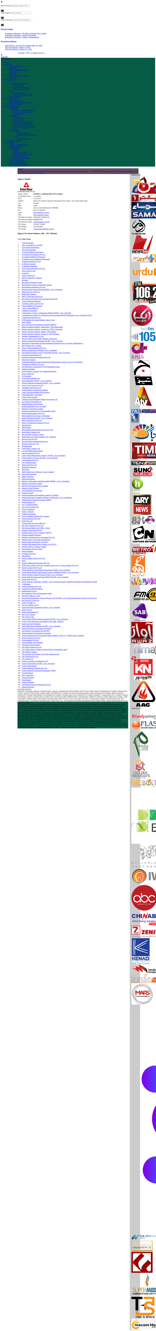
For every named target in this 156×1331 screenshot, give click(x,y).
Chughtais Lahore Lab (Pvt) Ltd (32, 304)
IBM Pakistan (26, 427)
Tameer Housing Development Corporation (36, 633)
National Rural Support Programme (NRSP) (36, 500)
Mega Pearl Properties (29, 474)
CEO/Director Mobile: (25, 219)
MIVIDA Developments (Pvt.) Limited (35, 486)
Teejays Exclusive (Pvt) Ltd (31, 638)
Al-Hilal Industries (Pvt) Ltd (31, 261)
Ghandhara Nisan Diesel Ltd (31, 388)
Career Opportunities (16, 160)
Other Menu (10, 143)
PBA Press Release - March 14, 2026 (17, 47)
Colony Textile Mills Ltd (30, 308)
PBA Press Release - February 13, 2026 (18, 49)
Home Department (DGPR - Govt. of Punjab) (37, 418)
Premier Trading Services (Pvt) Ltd (33, 558)
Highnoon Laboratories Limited (32, 409)
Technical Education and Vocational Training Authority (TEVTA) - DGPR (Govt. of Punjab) (53, 635)
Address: (21, 201)
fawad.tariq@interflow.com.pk (43, 229)
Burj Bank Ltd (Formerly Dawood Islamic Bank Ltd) (39, 299)
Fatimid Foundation (28, 369)
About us (8, 64)
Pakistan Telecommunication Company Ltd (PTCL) (39, 544)
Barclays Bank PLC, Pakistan (32, 278)
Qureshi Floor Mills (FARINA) (32, 589)
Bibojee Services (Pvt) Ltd (30, 292)
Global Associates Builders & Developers (36, 392)
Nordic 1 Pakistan (28, 512)
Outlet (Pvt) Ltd (27, 521)
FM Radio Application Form (23, 112)
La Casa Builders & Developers (32, 451)
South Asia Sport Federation (31, 624)
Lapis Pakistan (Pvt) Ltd (30, 460)
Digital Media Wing (16, 146)
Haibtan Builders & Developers (32, 404)
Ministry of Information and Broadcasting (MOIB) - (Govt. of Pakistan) (46, 481)
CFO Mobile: (22, 226)
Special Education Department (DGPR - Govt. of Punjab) (41, 626)
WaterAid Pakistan (28, 682)
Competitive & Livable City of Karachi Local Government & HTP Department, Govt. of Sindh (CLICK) (57, 315)
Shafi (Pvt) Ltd (27, 610)
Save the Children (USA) (30, 605)
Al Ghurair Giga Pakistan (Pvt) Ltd (33, 254)
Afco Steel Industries (29, 250)
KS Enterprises (27, 446)
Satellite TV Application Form (24, 110)
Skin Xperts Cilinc (28, 617)
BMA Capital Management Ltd (32, 297)
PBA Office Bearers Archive (19, 76)
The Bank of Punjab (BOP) (31, 645)
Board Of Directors (15, 66)
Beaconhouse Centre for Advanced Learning (37, 285)
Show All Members (15, 97)
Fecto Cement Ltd (28, 374)
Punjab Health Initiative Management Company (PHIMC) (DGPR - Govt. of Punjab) (50, 572)
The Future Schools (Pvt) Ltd (31, 647)
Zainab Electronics (28, 687)
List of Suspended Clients (18, 165)
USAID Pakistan (27, 673)
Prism (24, 561)
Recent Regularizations (17, 162)
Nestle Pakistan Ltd (28, 502)
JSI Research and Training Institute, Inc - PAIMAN (39, 437)
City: (19, 203)
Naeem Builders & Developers (32, 491)
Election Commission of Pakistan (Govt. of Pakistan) (39, 350)
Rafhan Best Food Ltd (29, 591)
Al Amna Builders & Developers (33, 252)
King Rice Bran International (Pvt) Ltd (35, 441)
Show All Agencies (15, 104)
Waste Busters (26, 680)
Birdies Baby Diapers (29, 294)
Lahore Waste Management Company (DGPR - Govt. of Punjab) (43, 455)
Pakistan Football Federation (31, 535)
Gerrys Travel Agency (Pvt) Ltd (32, 385)
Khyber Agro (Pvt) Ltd (29, 439)
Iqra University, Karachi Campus (33, 434)
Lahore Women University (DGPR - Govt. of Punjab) (40, 458)
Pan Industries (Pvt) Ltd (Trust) (32, 549)
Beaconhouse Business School (32, 282)
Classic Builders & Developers (32, 306)
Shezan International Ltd (30, 612)
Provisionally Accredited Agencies (20, 102)
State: (20, 205)
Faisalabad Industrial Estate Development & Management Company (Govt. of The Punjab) (52, 362)
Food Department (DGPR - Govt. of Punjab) (37, 381)
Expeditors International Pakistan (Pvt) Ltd (36, 357)
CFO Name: (22, 224)
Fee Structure (18, 114)
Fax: (19, 210)
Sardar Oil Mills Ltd (28, 603)
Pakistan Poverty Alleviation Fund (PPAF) (36, 540)
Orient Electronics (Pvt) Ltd (31, 519)
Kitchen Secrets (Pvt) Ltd (30, 444)
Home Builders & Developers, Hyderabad (36, 416)
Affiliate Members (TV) (22, 89)
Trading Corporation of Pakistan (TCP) (35, 661)
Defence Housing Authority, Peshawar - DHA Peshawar (41, 334)
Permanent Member (20, 83)
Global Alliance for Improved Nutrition (35, 390)
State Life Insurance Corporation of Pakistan (36, 628)
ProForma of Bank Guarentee (23, 125)
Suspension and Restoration (23, 154)
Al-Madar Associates (29, 264)
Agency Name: (23, 194)
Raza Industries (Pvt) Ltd (37, 593)
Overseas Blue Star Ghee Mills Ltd (33, 523)
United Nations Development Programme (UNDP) (39, 671)
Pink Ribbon (26, 556)
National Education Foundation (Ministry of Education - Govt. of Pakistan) (47, 498)
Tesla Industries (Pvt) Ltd (30, 640)
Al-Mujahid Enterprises (29, 266)
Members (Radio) (19, 93)
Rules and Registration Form (27, 135)
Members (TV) (19, 85)
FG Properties (26, 376)
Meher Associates (28, 476)
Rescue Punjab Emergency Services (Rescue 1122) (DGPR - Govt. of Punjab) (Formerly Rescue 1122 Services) (59, 598)
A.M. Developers (27, 243)
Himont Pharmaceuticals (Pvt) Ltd (33, 413)
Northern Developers (29, 514)
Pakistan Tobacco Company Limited (34, 547)
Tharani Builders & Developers (32, 642)
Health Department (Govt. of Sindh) (34, 406)
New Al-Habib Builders (30, 505)
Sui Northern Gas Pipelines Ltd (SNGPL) (36, 631)
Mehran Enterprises (28, 479)
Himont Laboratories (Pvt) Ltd (38, 411)
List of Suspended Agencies (18, 164)
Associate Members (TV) (22, 87)
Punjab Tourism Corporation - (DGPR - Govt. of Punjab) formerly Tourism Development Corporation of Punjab (59, 582)
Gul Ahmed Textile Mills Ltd (31, 402)
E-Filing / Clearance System (18, 144)
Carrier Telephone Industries (31, 301)
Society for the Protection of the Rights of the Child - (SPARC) (43, 621)
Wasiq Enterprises (28, 678)
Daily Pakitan (26, 322)
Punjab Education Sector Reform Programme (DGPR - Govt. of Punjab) (46, 570)
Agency (16, 137)
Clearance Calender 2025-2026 (24, 127)
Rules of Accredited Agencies (23, 122)
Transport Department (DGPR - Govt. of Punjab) (38, 663)
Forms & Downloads (12, 106)
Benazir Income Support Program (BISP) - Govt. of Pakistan (42, 289)
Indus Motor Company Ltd (31, 432)
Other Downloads (15, 141)
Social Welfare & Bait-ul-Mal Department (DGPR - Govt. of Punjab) (45, 619)
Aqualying (25, 273)
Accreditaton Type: (24, 196)
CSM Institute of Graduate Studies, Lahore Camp (38, 320)
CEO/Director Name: (25, 217)
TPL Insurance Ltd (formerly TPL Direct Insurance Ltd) (40, 654)
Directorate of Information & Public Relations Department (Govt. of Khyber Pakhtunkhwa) (52, 343)
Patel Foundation (27, 551)
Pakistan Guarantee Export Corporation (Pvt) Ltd (38, 537)
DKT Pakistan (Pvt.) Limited (31, 346)
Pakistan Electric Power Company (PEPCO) (37, 533)
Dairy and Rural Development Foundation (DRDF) (39, 325)
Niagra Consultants (28, 509)
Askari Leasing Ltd (28, 275)
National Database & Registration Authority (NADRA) (40, 495)
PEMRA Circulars (20, 156)
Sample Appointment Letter (23, 123)
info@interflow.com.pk (41, 212)
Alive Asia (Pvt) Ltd (28, 271)
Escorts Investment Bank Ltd (31, 355)
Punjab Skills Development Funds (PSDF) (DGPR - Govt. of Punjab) (45, 577)
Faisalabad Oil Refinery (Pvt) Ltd (33, 364)
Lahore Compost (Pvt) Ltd (30, 453)
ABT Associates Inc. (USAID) (32, 245)
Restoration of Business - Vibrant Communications (22, 37)
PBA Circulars (14, 148)
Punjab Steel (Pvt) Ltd (29, 579)
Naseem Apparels (28, 493)
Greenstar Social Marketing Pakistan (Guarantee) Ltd (39, 399)
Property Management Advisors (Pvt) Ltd (35, 563)
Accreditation (13, 116)
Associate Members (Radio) (23, 95)
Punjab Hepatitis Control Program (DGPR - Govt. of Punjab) (42, 575)
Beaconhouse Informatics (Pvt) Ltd (33, 287)
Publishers (17, 131)
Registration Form (24, 133)
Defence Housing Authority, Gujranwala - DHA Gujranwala (42, 329)
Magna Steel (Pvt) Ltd (29, 465)
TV (10, 81)
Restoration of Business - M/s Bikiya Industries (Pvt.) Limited (25, 33)
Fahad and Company (29, 360)
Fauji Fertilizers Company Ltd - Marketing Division (39, 371)
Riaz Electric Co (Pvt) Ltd (30, 600)
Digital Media (14, 129)
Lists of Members (11, 79)
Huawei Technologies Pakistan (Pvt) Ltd (35, 423)
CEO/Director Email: (25, 222)
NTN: (20, 198)
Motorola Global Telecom (30, 488)
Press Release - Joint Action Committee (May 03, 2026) (23, 45)
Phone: (20, 208)
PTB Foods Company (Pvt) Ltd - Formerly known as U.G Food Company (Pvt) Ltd (50, 565)
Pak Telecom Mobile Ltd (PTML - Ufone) (36, 528)
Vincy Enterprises (28, 675)
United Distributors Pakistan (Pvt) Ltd (34, 668)
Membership (13, 108)
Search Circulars (6, 20)
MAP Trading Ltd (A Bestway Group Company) (38, 472)
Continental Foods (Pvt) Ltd (31, 318)
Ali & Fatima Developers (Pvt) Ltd (33, 268)
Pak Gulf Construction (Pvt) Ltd (32, 526)
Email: (20, 212)
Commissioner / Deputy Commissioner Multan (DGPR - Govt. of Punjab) (46, 313)
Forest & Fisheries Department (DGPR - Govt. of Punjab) (41, 383)
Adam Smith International (30, 247)
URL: (20, 215)
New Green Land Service (30, 507)
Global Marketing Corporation (32, 395)
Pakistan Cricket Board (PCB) (32, 530)
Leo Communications (29, 462)
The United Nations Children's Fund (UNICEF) (44, 649)
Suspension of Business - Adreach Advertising (20, 35)
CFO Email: (22, 229)
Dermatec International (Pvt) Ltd (33, 336)
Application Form (19, 118)
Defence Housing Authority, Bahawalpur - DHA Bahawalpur (42, 327)
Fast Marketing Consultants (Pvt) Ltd (41, 367)
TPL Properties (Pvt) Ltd (30, 656)
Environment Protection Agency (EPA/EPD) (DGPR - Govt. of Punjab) (46, 353)
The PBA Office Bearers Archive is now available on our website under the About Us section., (58, 171)
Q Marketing (26, 584)
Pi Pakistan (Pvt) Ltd (29, 554)
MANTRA (25, 469)
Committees (13, 68)
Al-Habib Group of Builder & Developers (36, 259)
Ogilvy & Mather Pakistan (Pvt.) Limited (35, 516)
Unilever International (29, 666)
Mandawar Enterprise (29, 467)
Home (7, 62)
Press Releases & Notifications (19, 158)
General (16, 150)
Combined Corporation (29, 311)
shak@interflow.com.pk (41, 222)
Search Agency (6, 13)
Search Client (5, 6)
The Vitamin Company (29, 652)
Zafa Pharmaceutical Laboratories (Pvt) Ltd (36, 685)
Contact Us (13, 78)
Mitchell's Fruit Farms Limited (32, 484)
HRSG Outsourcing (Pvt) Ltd (32, 420)
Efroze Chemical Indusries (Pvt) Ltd (34, 348)
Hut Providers (26, 425)
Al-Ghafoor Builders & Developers (33, 257)
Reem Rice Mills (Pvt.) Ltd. (31, 596)
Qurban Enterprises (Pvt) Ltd (31, 586)
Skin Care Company (28, 614)
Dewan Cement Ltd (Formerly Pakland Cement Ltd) (39, 339)
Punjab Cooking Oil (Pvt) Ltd (32, 568)
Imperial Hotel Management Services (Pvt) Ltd (37, 430)
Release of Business (20, 152)
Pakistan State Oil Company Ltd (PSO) (35, 542)
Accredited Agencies (12, 99)
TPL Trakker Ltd (27, 659)
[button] (6, 59)
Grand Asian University (30, 397)
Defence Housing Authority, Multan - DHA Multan (39, 332)
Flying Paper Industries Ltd (31, 378)
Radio (11, 91)
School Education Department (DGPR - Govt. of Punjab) (41, 607)
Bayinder (25, 280)
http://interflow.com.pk (41, 215)
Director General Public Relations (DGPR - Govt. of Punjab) (42, 341)
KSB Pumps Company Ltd (31, 448)
